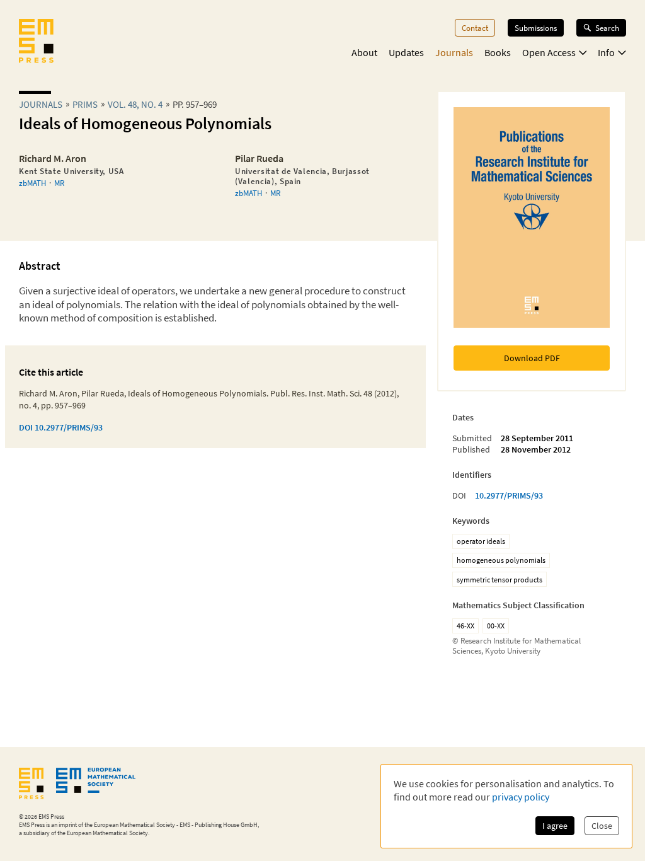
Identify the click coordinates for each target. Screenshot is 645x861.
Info (606, 52)
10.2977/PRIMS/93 (509, 495)
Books (497, 52)
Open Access (549, 52)
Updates (406, 52)
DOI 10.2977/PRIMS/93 (61, 427)
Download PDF (532, 358)
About (364, 52)
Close (601, 825)
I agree (555, 825)
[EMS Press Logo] (36, 42)
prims (85, 104)
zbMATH (32, 183)
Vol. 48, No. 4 (135, 104)
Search (607, 28)
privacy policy (520, 796)
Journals (454, 52)
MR (59, 183)
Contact (475, 28)
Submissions (536, 28)
